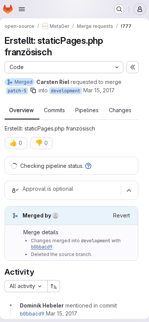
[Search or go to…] (119, 9)
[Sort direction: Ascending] (54, 286)
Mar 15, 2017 (99, 90)
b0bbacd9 (41, 247)
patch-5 (17, 91)
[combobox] (26, 286)
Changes (120, 110)
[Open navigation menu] (22, 9)
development (65, 91)
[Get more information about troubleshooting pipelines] (88, 166)
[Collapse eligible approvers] (128, 190)
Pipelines (87, 110)
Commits (54, 110)
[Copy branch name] (33, 90)
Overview (21, 110)
